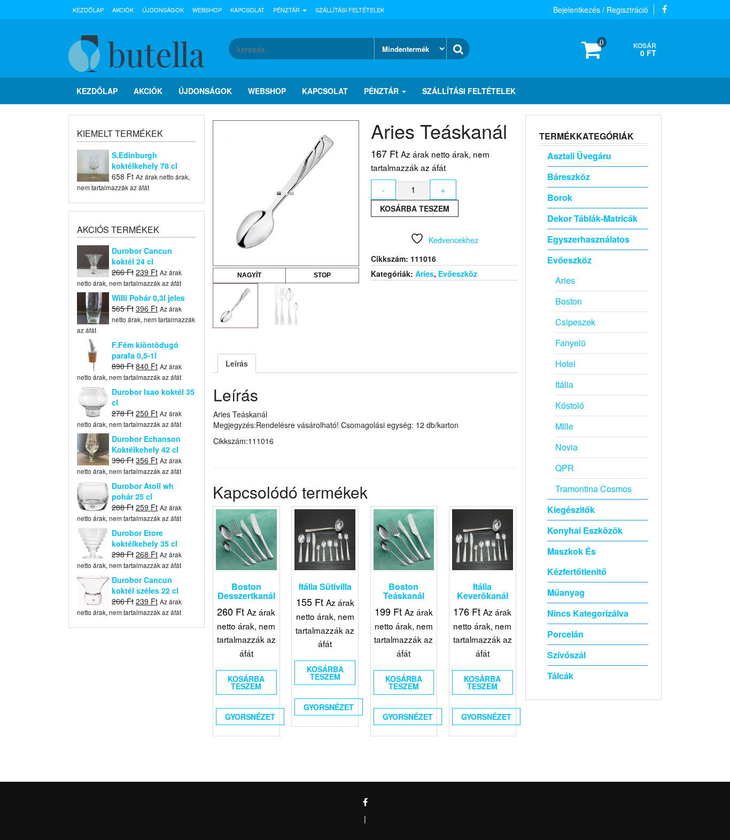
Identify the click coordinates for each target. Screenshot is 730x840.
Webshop (207, 9)
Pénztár (287, 9)
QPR (564, 468)
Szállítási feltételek (349, 9)
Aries (424, 273)
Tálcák (560, 676)
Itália (564, 384)
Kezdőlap (88, 9)
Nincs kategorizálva (587, 613)
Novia (566, 447)
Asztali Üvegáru (579, 156)
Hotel (565, 363)
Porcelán (565, 634)
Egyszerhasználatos (588, 239)
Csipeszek (575, 322)
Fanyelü (570, 343)
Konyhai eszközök (585, 530)
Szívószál (566, 655)
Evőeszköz (457, 273)
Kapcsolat (247, 9)
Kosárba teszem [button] (246, 682)
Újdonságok (163, 9)
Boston (568, 301)
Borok (559, 197)
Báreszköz (568, 176)
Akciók (123, 9)
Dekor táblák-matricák (592, 218)
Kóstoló (569, 405)
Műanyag (566, 592)
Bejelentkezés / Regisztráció (600, 9)
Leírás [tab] (237, 363)
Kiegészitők (571, 509)
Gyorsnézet (250, 716)
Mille (564, 426)
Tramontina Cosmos (593, 489)
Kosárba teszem (414, 208)
